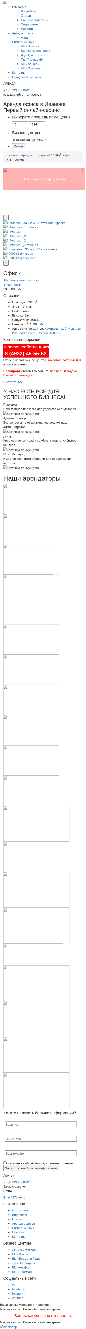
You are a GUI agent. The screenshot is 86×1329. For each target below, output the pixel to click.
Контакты (18, 72)
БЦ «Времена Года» (35, 50)
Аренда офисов (23, 1223)
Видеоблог (28, 11)
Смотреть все (13, 381)
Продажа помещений (27, 77)
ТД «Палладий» (23, 1263)
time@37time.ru (14, 1197)
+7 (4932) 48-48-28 (17, 90)
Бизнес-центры (23, 41)
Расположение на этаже (21, 280)
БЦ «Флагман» (31, 68)
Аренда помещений (35, 155)
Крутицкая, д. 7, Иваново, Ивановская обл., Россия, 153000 (47, 330)
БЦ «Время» (30, 46)
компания (19, 6)
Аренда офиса (22, 33)
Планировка (12, 284)
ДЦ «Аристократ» (24, 1249)
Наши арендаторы (34, 20)
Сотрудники (29, 24)
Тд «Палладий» (32, 59)
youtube (17, 1298)
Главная (13, 155)
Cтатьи (26, 15)
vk (13, 1284)
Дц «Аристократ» (33, 55)
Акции (25, 37)
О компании (21, 1210)
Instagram (19, 1293)
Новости (27, 28)
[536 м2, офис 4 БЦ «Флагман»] (43, 191)
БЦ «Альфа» (30, 63)
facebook (18, 1289)
